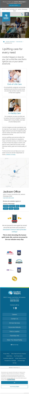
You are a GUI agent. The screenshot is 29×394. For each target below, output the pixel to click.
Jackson (6, 208)
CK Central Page (21, 360)
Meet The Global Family (14, 340)
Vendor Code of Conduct (20, 358)
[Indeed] (13, 308)
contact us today (10, 154)
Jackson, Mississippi (10, 41)
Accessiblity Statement (8, 358)
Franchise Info (14, 335)
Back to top (15, 344)
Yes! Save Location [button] (13, 5)
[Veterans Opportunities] (10, 254)
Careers (14, 314)
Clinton (11, 208)
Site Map (14, 362)
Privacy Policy (6, 353)
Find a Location (14, 331)
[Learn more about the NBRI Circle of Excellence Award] (14, 280)
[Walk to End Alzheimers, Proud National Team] (10, 270)
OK (14, 382)
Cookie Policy (9, 356)
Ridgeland (12, 206)
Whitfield (6, 206)
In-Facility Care (14, 113)
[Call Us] (22, 15)
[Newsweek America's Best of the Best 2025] (10, 263)
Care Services (19, 41)
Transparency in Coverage (10, 360)
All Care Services (14, 323)
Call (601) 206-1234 (8, 198)
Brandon (16, 208)
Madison (23, 206)
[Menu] (26, 14)
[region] (14, 381)
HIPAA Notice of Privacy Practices (18, 353)
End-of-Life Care (15, 84)
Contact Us (14, 319)
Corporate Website (14, 327)
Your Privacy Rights (18, 356)
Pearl (17, 206)
